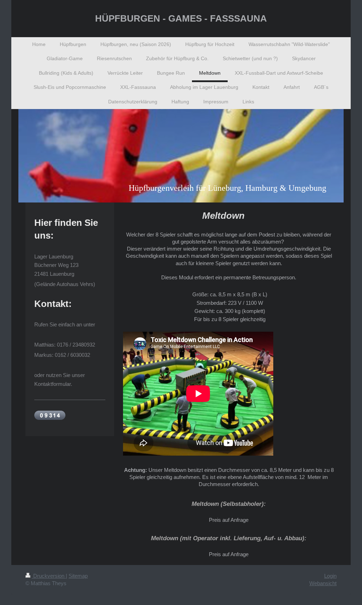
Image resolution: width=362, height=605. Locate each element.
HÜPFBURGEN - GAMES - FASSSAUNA (181, 18)
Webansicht (323, 583)
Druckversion (49, 576)
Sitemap (78, 576)
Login (330, 576)
